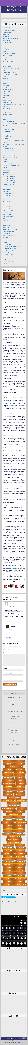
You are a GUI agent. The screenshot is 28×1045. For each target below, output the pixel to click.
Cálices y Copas (9, 792)
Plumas (21, 848)
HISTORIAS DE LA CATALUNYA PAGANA (13, 140)
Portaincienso (20, 850)
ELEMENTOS (6, 91)
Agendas (9, 764)
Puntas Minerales (9, 864)
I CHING (5, 142)
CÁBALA (5, 59)
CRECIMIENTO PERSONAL (10, 74)
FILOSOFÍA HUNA (8, 108)
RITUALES (5, 221)
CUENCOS (5, 76)
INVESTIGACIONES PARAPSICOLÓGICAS (13, 144)
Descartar (22, 3)
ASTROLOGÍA (6, 47)
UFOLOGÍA (6, 253)
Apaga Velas (8, 775)
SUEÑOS (5, 238)
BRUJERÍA (5, 57)
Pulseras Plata (21, 862)
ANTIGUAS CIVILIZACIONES (10, 38)
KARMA (5, 146)
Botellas (21, 780)
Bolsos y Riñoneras (9, 780)
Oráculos (9, 831)
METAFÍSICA (6, 170)
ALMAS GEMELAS (7, 32)
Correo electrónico (8, 673)
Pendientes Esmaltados (14, 839)
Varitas (9, 881)
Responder (7, 621)
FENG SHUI (6, 106)
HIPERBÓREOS (7, 136)
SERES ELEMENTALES (9, 231)
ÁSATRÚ (5, 45)
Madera (20, 825)
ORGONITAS (6, 195)
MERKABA (5, 168)
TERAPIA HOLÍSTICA (8, 244)
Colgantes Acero (20, 794)
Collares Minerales (14, 806)
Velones (7, 884)
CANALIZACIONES (8, 62)
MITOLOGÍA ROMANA (9, 183)
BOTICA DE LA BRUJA (9, 55)
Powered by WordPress (12, 1038)
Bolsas (20, 778)
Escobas (22, 808)
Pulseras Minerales (9, 862)
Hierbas (9, 817)
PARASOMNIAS (7, 208)
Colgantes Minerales (8, 800)
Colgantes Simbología (14, 803)
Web (4, 679)
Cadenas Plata (20, 786)
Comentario (6, 652)
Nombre (5, 668)
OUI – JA (5, 197)
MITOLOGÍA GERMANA (9, 176)
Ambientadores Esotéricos (14, 766)
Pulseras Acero (20, 856)
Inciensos (9, 820)
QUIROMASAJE (7, 212)
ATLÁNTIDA (6, 49)
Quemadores (20, 864)
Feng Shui (9, 811)
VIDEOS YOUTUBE (8, 261)
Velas (20, 881)
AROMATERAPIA (7, 43)
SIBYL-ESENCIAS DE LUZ (9, 236)
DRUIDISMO (6, 85)
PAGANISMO (6, 202)
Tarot (20, 876)
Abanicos (9, 761)
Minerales (9, 828)
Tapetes (9, 876)
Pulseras (9, 856)
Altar (20, 764)
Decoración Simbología (9, 808)
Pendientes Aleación (14, 836)
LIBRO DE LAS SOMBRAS (9, 155)
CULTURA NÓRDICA (8, 81)
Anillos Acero (20, 769)
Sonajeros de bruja (9, 873)
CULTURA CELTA (7, 79)
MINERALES (6, 172)
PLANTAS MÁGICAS (8, 210)
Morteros (20, 828)
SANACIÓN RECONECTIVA (10, 229)
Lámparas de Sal (20, 820)
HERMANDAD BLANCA (9, 129)
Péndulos (21, 845)
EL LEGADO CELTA (8, 89)
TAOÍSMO (5, 240)
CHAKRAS (5, 64)
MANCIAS (5, 161)
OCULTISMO (6, 189)
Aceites (20, 761)
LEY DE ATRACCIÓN (8, 149)
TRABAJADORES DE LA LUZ (10, 248)
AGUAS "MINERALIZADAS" (10, 30)
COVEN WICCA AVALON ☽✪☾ (11, 72)
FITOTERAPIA (6, 113)
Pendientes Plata (9, 845)
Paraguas (8, 834)
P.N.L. (4, 199)
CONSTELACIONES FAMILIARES (11, 68)
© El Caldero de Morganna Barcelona (14, 6)
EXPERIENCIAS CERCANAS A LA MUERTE (14, 104)
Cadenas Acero (9, 786)
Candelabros (8, 794)
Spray (21, 873)
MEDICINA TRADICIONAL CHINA (11, 166)
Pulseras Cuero (21, 859)
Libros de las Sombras (20, 822)
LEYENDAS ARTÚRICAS (9, 151)
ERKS (4, 93)
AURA (4, 51)
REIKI (4, 219)
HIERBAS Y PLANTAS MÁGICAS (11, 134)
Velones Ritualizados (20, 884)
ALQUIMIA (6, 34)
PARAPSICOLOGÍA (8, 206)
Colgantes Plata (22, 800)
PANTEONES (6, 204)
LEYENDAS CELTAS (8, 153)
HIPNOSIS (5, 138)
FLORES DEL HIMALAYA (9, 117)
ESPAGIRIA (6, 98)
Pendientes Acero (20, 834)
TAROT (5, 242)
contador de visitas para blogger (10, 901)
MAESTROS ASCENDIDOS (10, 157)
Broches (21, 783)
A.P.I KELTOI (6, 28)
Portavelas (7, 853)
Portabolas (9, 850)
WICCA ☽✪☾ (6, 263)
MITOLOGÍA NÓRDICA (9, 180)
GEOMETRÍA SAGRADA (9, 121)
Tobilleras (7, 878)
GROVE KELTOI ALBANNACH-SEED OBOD (14, 123)
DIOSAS (5, 83)
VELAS (4, 257)
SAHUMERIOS (6, 225)
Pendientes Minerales (14, 842)
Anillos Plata (21, 772)
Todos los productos (20, 878)
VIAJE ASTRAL (6, 259)
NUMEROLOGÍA (7, 187)
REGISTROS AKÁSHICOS (9, 216)
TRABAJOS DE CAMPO (9, 250)
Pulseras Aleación (9, 859)
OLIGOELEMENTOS (8, 193)
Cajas (9, 789)
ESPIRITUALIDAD (7, 102)
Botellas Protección (9, 783)
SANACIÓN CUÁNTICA (9, 227)
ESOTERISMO (6, 96)
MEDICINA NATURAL (8, 163)
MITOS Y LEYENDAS (8, 185)
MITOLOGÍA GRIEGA (8, 178)
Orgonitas (20, 831)
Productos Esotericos (20, 853)
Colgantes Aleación (14, 797)
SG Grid (24, 1038)
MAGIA (5, 159)
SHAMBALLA (6, 233)
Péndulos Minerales (9, 848)
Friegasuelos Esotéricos (14, 814)
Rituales (9, 867)
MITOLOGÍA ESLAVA (8, 174)
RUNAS (5, 223)
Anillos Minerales (9, 772)
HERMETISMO (7, 132)
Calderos (20, 789)
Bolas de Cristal (9, 778)
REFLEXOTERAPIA (8, 214)
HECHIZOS (6, 127)
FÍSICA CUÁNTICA (8, 110)
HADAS (5, 125)
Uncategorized (8, 255)
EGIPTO (5, 87)
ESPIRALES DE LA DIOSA (9, 100)
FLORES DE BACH (7, 115)
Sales (9, 870)
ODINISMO (6, 191)
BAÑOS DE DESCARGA (9, 53)
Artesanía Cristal (20, 775)
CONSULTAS (6, 70)
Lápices (7, 822)
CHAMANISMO (7, 66)
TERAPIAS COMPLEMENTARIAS (11, 246)
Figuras (20, 811)
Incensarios (20, 817)
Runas (20, 867)
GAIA (4, 119)
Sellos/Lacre (20, 870)
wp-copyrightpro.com (19, 1042)
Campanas (20, 792)
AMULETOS (6, 36)
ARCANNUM (6, 40)
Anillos (9, 769)
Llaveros (9, 825)
